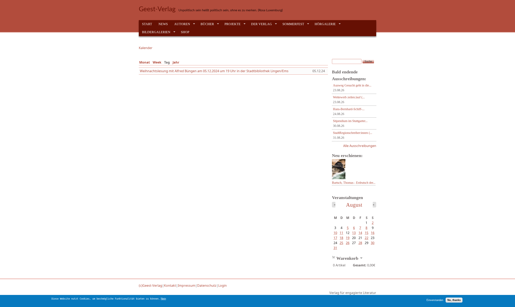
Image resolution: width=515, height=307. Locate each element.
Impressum (186, 285)
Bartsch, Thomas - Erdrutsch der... (353, 182)
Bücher (205, 24)
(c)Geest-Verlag (150, 285)
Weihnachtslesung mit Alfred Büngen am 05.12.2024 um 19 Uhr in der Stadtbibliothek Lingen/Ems (214, 71)
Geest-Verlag (157, 9)
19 (347, 238)
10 (335, 233)
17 (335, 238)
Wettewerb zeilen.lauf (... (349, 97)
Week (157, 62)
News (163, 24)
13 (354, 233)
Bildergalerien (154, 32)
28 (360, 243)
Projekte (231, 24)
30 (372, 243)
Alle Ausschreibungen (359, 146)
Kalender (145, 48)
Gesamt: (359, 265)
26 (347, 243)
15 (366, 233)
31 (335, 248)
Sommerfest (291, 24)
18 (341, 238)
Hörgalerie (323, 24)
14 (360, 233)
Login (222, 285)
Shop (185, 32)
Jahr (176, 62)
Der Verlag (260, 24)
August (354, 205)
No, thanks (454, 300)
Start (147, 24)
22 (366, 238)
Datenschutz (206, 285)
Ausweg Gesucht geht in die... (352, 85)
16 (372, 233)
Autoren (180, 24)
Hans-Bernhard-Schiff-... (349, 109)
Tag (167, 62)
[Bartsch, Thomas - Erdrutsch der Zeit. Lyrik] (338, 178)
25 (341, 243)
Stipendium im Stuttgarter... (350, 121)
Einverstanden (434, 300)
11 (341, 233)
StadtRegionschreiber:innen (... (352, 133)
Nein (163, 298)
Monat (144, 62)
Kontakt (170, 285)
